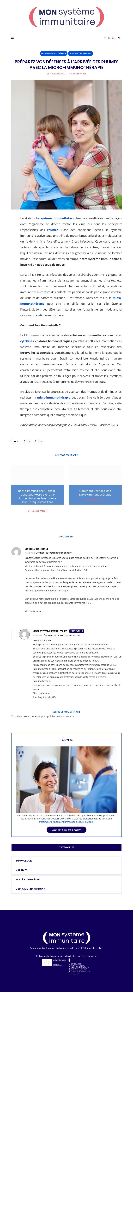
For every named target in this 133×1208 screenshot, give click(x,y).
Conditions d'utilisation (42, 948)
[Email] (10, 261)
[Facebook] (10, 228)
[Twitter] (10, 236)
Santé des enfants (81, 53)
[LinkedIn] (10, 253)
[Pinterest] (10, 245)
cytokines (27, 341)
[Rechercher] (119, 38)
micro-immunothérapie (53, 397)
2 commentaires (77, 74)
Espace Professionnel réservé (66, 829)
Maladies (21, 870)
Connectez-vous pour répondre (54, 552)
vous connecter (32, 716)
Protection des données (68, 948)
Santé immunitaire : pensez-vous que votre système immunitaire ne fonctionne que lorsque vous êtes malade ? (37, 498)
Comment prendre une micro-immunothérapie (95, 493)
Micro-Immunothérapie (53, 53)
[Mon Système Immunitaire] (66, 17)
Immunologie (24, 860)
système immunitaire (56, 218)
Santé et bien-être (28, 879)
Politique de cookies (93, 948)
